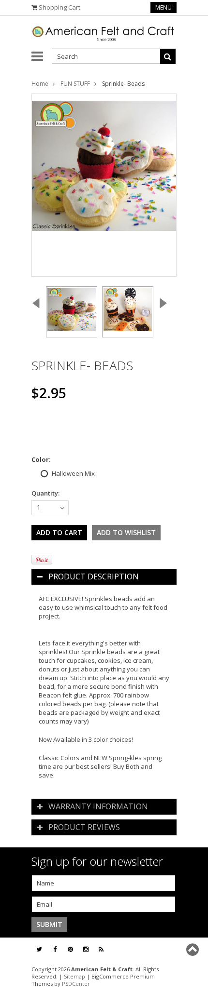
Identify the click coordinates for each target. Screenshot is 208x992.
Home (39, 84)
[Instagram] (86, 949)
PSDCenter (76, 983)
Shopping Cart (59, 7)
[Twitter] (39, 949)
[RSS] (101, 949)
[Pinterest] (70, 949)
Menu (163, 7)
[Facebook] (55, 949)
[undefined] (104, 185)
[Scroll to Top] (193, 949)
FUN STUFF (75, 84)
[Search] (168, 56)
